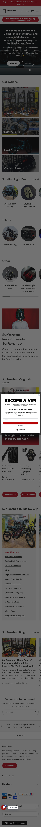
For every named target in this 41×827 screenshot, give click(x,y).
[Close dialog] (39, 395)
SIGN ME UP (20, 423)
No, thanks (20, 425)
